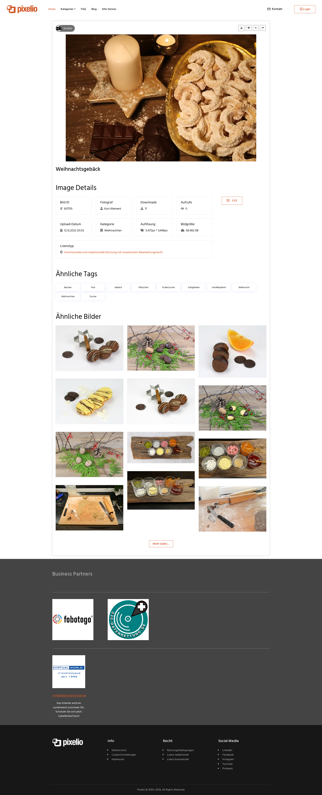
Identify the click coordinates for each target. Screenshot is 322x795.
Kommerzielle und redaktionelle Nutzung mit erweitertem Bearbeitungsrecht (113, 252)
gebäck (118, 287)
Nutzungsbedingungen (180, 750)
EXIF (234, 200)
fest (93, 287)
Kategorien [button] (67, 9)
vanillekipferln (219, 287)
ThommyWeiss (77, 332)
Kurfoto (68, 28)
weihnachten (68, 296)
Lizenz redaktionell (178, 755)
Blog (94, 9)
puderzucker (168, 287)
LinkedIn (227, 750)
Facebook (228, 755)
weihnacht (244, 287)
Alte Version (109, 9)
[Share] (263, 28)
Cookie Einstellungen (124, 755)
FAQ (83, 9)
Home (51, 9)
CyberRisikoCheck (69, 696)
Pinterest (227, 768)
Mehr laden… (161, 543)
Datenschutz (119, 750)
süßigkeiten (194, 287)
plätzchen (143, 287)
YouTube (227, 764)
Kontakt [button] (277, 9)
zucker (93, 296)
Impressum (118, 759)
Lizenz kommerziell (178, 759)
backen (68, 287)
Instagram (228, 759)
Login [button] (306, 9)
